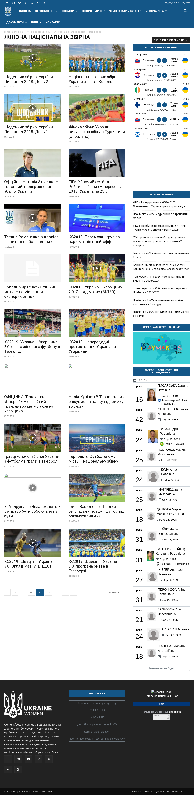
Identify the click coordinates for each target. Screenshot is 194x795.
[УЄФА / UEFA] (97, 710)
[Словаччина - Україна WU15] (161, 60)
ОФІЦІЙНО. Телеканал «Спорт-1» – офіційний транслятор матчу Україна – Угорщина (30, 404)
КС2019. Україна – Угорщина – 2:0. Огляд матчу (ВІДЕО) (97, 289)
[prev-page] (7, 592)
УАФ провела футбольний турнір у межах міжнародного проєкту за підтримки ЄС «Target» (159, 241)
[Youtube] (38, 2)
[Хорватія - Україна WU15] (161, 75)
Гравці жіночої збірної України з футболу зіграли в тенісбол (31, 458)
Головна (137, 791)
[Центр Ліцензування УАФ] (97, 724)
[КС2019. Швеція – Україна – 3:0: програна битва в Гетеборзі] (97, 543)
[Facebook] (7, 2)
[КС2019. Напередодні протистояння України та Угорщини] (97, 323)
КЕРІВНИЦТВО (45, 11)
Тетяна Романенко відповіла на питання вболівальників (31, 239)
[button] (185, 11)
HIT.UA (156, 716)
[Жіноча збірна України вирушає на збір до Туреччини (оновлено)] (97, 108)
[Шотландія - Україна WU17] (161, 134)
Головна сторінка (13, 31)
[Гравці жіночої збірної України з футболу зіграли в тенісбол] (32, 438)
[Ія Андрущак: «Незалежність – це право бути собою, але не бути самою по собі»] (32, 488)
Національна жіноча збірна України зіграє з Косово (93, 79)
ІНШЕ (34, 22)
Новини (149, 791)
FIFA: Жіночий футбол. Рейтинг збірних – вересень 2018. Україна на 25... (95, 187)
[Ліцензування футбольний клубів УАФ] (97, 738)
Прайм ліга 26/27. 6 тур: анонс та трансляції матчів (160, 216)
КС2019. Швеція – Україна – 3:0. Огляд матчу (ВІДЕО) (30, 563)
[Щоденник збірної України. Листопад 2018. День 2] (32, 58)
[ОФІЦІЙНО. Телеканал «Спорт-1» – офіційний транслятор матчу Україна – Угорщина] (32, 378)
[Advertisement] (161, 166)
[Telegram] (19, 2)
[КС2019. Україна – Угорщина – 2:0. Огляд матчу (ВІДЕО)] (97, 268)
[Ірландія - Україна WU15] (161, 90)
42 (65, 592)
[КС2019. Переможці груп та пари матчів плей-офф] (97, 218)
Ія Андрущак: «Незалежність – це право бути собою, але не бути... (32, 511)
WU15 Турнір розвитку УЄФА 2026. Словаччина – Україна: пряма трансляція (159, 204)
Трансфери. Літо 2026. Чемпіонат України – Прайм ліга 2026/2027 (160, 290)
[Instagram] (13, 2)
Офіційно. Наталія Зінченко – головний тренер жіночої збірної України (31, 187)
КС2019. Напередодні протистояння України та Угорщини (92, 347)
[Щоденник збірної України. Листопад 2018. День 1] (32, 108)
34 (31, 592)
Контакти (177, 791)
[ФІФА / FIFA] (97, 717)
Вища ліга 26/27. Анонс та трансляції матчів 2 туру (161, 255)
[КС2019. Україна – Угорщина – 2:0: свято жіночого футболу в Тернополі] (32, 323)
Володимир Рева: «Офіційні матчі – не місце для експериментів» (29, 292)
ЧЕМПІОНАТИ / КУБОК (124, 11)
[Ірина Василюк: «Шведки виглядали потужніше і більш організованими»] (97, 488)
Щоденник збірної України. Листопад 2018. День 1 (29, 129)
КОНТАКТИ (53, 22)
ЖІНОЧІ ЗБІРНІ (91, 11)
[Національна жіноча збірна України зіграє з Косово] (97, 58)
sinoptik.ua (175, 711)
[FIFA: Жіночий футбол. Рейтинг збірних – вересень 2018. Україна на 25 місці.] (97, 163)
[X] (32, 2)
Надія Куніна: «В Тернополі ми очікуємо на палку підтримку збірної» (97, 402)
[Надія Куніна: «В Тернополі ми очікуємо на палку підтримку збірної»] (97, 378)
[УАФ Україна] (97, 703)
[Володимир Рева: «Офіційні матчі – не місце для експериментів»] (32, 268)
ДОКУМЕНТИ (15, 22)
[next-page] (73, 592)
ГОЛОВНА (24, 11)
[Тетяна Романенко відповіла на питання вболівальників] (32, 218)
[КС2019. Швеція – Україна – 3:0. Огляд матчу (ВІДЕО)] (32, 543)
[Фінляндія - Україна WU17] (161, 104)
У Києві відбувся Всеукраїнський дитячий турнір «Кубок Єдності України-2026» (159, 227)
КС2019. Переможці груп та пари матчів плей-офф (94, 239)
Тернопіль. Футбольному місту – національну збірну (93, 458)
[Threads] (44, 2)
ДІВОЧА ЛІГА (155, 11)
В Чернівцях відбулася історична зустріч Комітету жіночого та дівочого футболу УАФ (161, 266)
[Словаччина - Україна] (161, 119)
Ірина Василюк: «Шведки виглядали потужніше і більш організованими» (96, 511)
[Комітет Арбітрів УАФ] (97, 731)
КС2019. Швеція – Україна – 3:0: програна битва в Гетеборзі (94, 566)
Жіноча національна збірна (69, 31)
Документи (162, 791)
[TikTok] (26, 2)
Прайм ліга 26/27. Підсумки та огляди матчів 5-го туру (161, 313)
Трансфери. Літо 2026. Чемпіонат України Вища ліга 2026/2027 (159, 278)
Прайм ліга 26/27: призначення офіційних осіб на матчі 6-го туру (159, 302)
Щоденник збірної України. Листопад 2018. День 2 (29, 79)
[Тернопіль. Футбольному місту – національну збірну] (97, 438)
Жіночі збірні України (39, 31)
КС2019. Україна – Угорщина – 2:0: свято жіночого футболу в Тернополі (32, 347)
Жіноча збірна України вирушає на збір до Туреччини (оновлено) (97, 132)
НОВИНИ (68, 11)
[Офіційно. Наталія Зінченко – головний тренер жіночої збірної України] (32, 163)
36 (48, 592)
